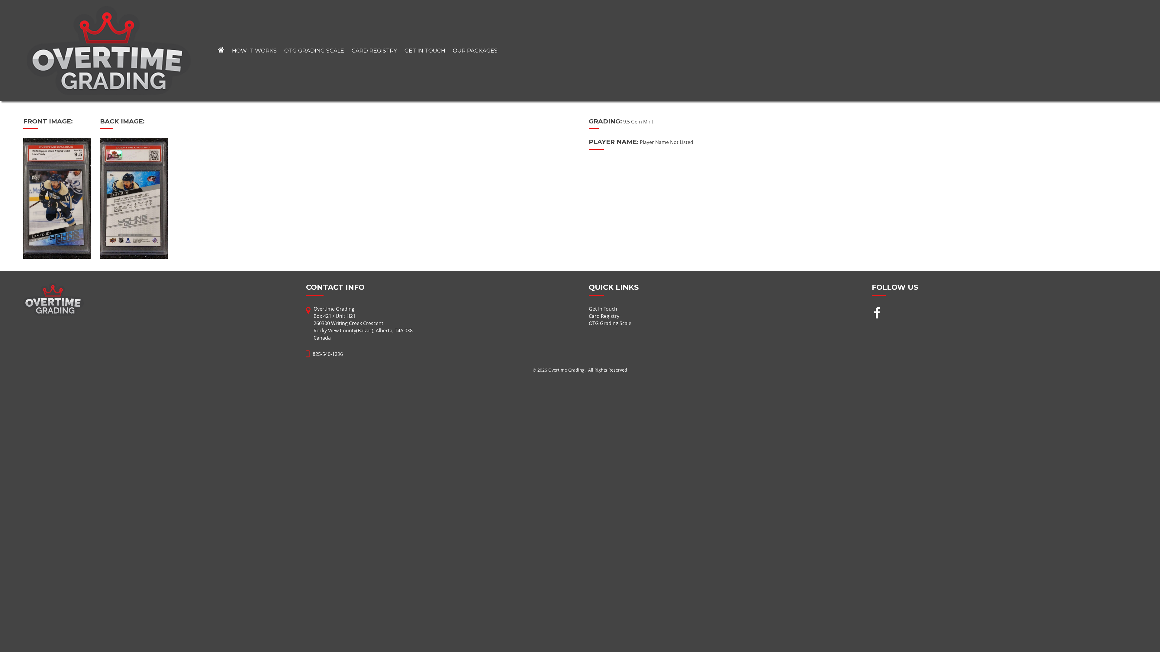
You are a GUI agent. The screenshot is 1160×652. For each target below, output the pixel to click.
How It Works (254, 50)
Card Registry (374, 50)
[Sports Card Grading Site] (108, 9)
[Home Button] (221, 50)
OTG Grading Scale (314, 50)
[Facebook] (876, 313)
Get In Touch (424, 50)
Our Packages (475, 50)
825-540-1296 (328, 354)
